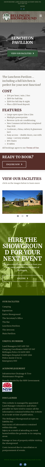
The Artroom (8, 330)
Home (22, 6)
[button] (18, 216)
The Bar (6, 322)
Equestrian (7, 310)
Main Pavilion (8, 333)
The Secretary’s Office (12, 318)
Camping (6, 307)
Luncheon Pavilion (11, 326)
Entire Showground (11, 314)
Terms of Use (32, 148)
